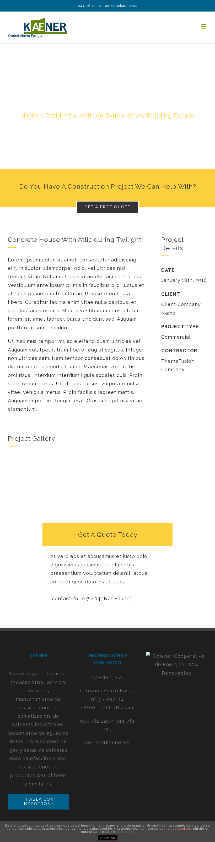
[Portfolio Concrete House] (107, 106)
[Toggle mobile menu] (204, 26)
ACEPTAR (107, 837)
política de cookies (175, 828)
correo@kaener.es (121, 6)
